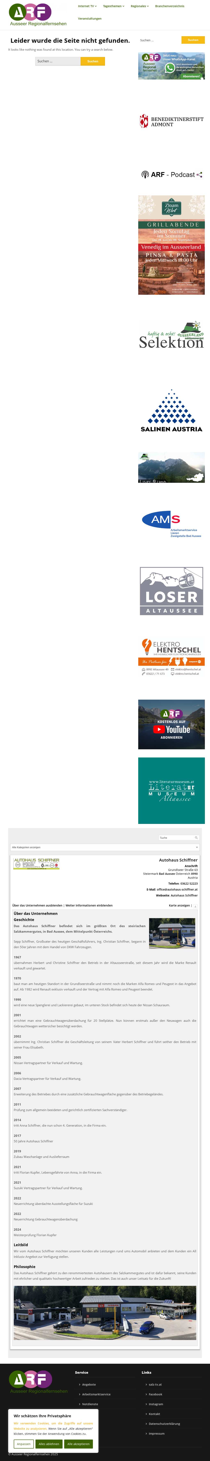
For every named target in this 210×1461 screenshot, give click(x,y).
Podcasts (88, 1414)
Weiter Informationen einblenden (89, 905)
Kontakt (154, 1414)
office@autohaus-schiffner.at (177, 889)
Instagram (156, 1404)
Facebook (155, 1394)
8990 (194, 874)
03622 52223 (189, 883)
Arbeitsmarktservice (96, 1394)
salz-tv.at (155, 1384)
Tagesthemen (112, 6)
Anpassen (24, 1444)
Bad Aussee (167, 874)
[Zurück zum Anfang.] (195, 905)
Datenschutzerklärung (164, 1424)
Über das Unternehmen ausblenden (37, 905)
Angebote (89, 1384)
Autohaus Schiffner (184, 895)
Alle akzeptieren (78, 1444)
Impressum (156, 1433)
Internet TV (86, 6)
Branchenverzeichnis (169, 6)
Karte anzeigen (179, 905)
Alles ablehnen (49, 1444)
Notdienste (90, 1404)
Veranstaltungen (90, 18)
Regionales (138, 6)
